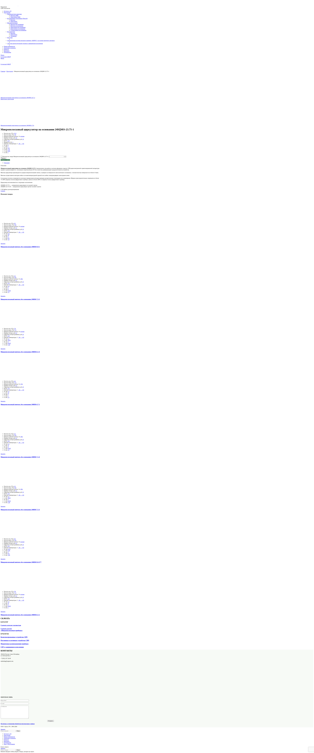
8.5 (15, 223)
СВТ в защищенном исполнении (12, 647)
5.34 (9, 344)
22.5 (15, 133)
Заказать (3, 158)
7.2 (15, 330)
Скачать (3, 191)
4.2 (15, 381)
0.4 (16, 385)
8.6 (15, 277)
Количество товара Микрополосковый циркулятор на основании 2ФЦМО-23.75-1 (25, 156)
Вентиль (12, 20)
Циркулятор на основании (17, 28)
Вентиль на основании (16, 26)
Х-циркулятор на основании (18, 30)
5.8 (15, 328)
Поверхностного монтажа (14, 14)
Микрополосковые (12, 23)
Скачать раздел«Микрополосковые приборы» (12, 629)
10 (8, 286)
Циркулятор (13, 21)
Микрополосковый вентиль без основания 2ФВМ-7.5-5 (20, 299)
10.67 (9, 340)
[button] (3, 243)
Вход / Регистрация (9, 744)
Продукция (9, 71)
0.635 (9, 290)
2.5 (8, 397)
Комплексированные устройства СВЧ (14, 637)
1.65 (9, 555)
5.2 (15, 382)
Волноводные (11, 31)
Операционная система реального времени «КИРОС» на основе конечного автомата (31, 40)
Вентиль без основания (16, 24)
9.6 (15, 225)
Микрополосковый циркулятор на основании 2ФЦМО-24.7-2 (18, 97)
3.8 (8, 148)
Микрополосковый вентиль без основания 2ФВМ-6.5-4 (20, 352)
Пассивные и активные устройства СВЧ (15, 640)
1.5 (8, 292)
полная (22, 136)
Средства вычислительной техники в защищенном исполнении (25, 43)
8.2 (9, 233)
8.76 (9, 549)
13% (21, 384)
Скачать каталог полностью (11, 625)
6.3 (15, 276)
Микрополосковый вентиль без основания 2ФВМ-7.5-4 (20, 457)
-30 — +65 (21, 143)
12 (8, 339)
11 (8, 445)
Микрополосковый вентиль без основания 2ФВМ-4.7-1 (20, 404)
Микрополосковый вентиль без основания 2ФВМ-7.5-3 (20, 509)
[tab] (52, 163)
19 (8, 235)
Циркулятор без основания (17, 27)
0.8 (16, 138)
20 (23, 229)
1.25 (9, 149)
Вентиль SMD (14, 15)
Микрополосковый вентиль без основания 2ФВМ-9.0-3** (21, 562)
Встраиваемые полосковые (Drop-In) (17, 18)
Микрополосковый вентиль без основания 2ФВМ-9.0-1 (20, 247)
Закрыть (3, 729)
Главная (3, 71)
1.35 (8, 140)
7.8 (8, 239)
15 (8, 391)
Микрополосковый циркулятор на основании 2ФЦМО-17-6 (17, 125)
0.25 (9, 151)
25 (15, 135)
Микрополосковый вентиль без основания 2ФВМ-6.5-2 (20, 615)
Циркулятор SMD (15, 17)
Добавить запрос (5, 160)
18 (23, 139)
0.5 (16, 228)
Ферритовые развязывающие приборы (14, 644)
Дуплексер (13, 36)
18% (21, 279)
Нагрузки (10, 37)
